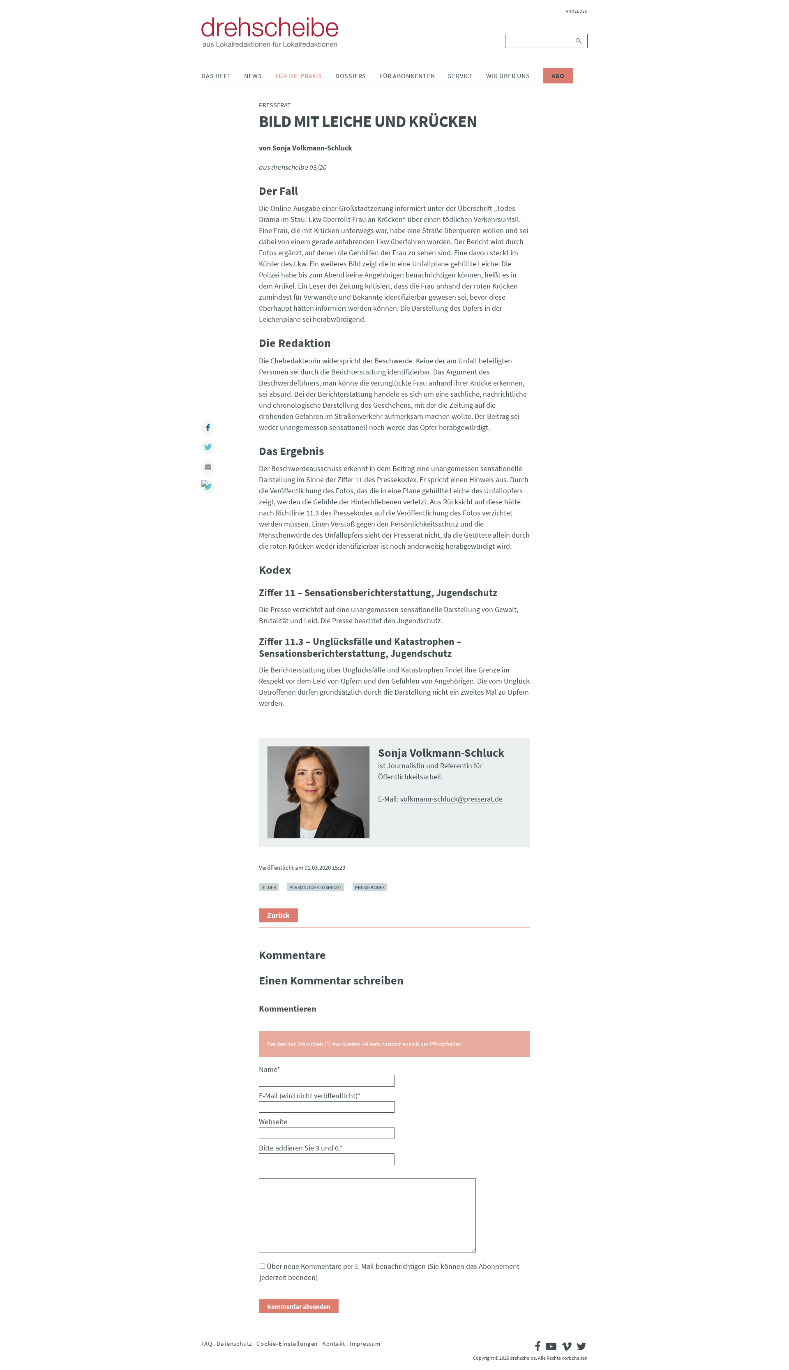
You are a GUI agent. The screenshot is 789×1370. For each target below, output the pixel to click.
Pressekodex (370, 887)
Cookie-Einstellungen (287, 1343)
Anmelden (577, 11)
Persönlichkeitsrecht (315, 887)
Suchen (579, 41)
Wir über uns (508, 76)
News (253, 76)
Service (460, 76)
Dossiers (350, 76)
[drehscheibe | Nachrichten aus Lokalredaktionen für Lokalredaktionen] (269, 32)
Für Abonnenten (407, 76)
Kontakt (333, 1343)
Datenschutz (234, 1343)
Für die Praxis (298, 76)
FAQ (206, 1343)
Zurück (278, 915)
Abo (558, 76)
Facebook (208, 427)
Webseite (273, 1121)
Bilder (268, 887)
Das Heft (216, 76)
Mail (208, 467)
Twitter (208, 447)
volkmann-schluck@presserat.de (451, 799)
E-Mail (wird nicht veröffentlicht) (310, 1095)
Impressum (365, 1343)
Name (269, 1069)
